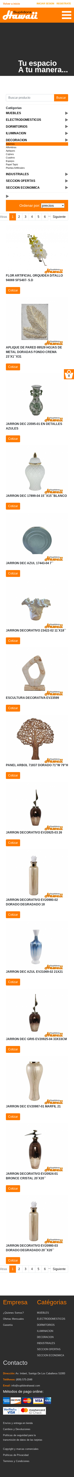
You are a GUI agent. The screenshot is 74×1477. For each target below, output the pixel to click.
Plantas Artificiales (15, 168)
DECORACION (45, 1337)
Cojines (10, 154)
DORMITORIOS (46, 1324)
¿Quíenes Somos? (13, 1312)
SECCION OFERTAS (49, 1349)
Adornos (10, 144)
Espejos (10, 161)
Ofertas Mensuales (13, 1318)
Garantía (8, 1324)
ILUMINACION (45, 1331)
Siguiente (59, 216)
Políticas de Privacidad (15, 1455)
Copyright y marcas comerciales (21, 1449)
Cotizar (13, 290)
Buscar (61, 97)
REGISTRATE (64, 3)
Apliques (10, 151)
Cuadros (10, 157)
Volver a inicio (11, 3)
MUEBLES (43, 1312)
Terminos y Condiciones (16, 1461)
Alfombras (11, 147)
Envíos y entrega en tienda (18, 1423)
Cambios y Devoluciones (16, 1429)
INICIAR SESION (45, 3)
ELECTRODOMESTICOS (51, 1318)
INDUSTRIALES (46, 1343)
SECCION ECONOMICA (50, 1355)
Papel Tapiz (12, 164)
